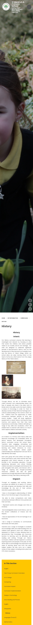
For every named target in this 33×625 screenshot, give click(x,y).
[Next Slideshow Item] (30, 300)
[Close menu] (29, 7)
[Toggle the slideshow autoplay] (30, 309)
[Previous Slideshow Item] (30, 304)
